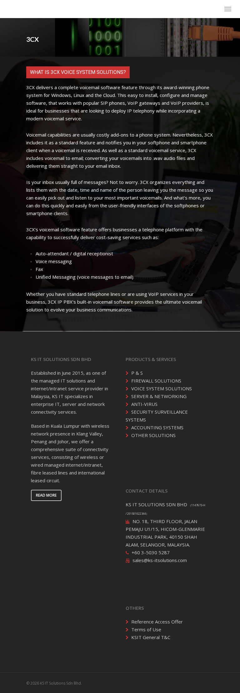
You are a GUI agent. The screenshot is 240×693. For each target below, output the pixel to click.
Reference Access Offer (157, 621)
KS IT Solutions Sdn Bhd (43, 8)
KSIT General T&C (150, 637)
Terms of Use (146, 629)
